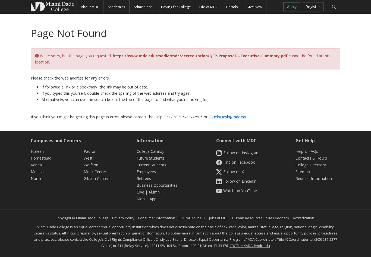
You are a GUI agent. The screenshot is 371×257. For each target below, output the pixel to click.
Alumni (155, 192)
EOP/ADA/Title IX (192, 217)
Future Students (151, 158)
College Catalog (150, 151)
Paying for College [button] (176, 6)
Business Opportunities (157, 185)
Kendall (37, 164)
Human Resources (247, 217)
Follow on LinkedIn (239, 181)
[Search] (334, 6)
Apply (292, 6)
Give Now (254, 6)
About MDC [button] (90, 6)
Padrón (90, 151)
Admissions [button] (143, 6)
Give (140, 192)
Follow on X (233, 171)
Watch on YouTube (240, 190)
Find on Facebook (239, 162)
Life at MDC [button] (208, 6)
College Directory (310, 164)
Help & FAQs (306, 151)
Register (313, 6)
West (88, 158)
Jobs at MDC (219, 217)
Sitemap (302, 171)
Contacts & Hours (311, 158)
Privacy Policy (123, 217)
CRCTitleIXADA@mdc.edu (249, 245)
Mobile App (146, 198)
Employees (146, 171)
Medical (37, 171)
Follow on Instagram (241, 152)
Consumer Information (156, 217)
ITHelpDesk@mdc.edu (228, 116)
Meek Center (95, 171)
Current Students (151, 164)
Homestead (41, 158)
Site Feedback (277, 217)
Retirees (144, 178)
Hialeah (37, 151)
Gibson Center (96, 178)
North (36, 178)
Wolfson (91, 164)
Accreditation (303, 217)
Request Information (313, 178)
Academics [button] (116, 6)
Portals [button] (232, 6)
